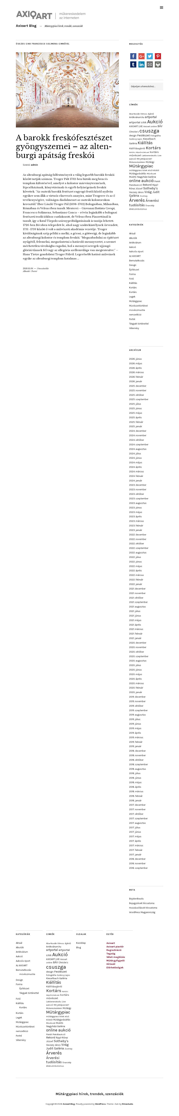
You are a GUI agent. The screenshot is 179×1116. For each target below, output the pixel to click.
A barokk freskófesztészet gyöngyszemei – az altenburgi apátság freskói (64, 146)
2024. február (136, 476)
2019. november (137, 701)
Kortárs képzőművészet (139, 152)
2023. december (137, 485)
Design (132, 265)
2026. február (136, 377)
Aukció (155, 121)
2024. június (135, 458)
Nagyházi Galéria (146, 176)
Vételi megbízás (115, 957)
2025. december (137, 386)
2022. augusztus (137, 552)
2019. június (135, 723)
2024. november (137, 435)
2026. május (135, 363)
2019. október (136, 706)
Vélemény (134, 328)
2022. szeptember (138, 548)
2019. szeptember (138, 710)
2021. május (135, 620)
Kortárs (153, 147)
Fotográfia (156, 135)
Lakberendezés (149, 155)
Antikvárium (135, 242)
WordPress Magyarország (142, 912)
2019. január (135, 746)
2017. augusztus (137, 823)
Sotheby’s (150, 188)
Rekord (147, 184)
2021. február (135, 633)
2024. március (136, 471)
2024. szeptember (138, 444)
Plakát (157, 181)
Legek (132, 296)
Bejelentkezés (136, 898)
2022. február (136, 579)
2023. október (136, 494)
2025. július (135, 404)
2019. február (135, 742)
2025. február (136, 422)
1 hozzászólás (43, 268)
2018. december (137, 751)
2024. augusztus (137, 449)
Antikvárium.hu (136, 117)
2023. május (135, 512)
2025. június (135, 408)
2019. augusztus (137, 714)
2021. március (136, 629)
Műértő (132, 177)
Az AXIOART (135, 256)
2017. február (135, 850)
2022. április (135, 570)
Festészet (143, 135)
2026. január (135, 381)
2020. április (135, 679)
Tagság (110, 953)
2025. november (137, 390)
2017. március (136, 845)
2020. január (135, 692)
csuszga (149, 131)
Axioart (110, 943)
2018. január (135, 800)
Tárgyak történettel (139, 323)
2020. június (135, 669)
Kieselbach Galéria (56, 978)
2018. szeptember (138, 764)
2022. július (135, 557)
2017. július (134, 827)
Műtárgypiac (141, 166)
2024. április (135, 467)
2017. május (135, 836)
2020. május (135, 674)
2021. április (135, 624)
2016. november (137, 863)
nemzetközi (135, 314)
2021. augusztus (137, 606)
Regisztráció (113, 950)
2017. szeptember (138, 818)
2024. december (137, 431)
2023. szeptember (138, 498)
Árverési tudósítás (54, 1060)
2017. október (136, 814)
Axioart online (150, 126)
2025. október (136, 395)
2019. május (135, 728)
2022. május (135, 566)
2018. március (136, 791)
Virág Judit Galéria (57, 1046)
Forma (132, 274)
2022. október (136, 543)
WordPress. (100, 1104)
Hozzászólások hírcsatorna (143, 907)
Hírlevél (110, 964)
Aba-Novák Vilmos (138, 114)
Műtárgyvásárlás (137, 173)
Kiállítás (145, 142)
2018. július (135, 773)
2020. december (137, 642)
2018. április (135, 787)
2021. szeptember (138, 602)
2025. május (135, 413)
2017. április (135, 841)
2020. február (136, 687)
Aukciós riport (136, 251)
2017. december (137, 805)
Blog (78, 947)
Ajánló (151, 114)
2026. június (135, 359)
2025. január (135, 426)
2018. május (135, 782)
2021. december (137, 588)
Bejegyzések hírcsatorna (141, 903)
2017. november (137, 809)
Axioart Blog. (69, 1104)
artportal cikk (137, 122)
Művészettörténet (138, 305)
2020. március (136, 683)
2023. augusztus (137, 503)
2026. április (135, 368)
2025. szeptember (138, 399)
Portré (34, 271)
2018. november (137, 755)
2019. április (135, 733)
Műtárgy (150, 162)
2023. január (135, 530)
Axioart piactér (115, 946)
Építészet (134, 269)
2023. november (137, 489)
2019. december (137, 696)
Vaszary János (136, 192)
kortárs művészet (57, 996)
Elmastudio (127, 1104)
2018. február (135, 796)
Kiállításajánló (137, 148)
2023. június (135, 507)
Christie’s (134, 131)
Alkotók (26, 271)
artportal (151, 117)
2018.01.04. (28, 268)
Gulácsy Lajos (135, 139)
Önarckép (149, 205)
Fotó (131, 278)
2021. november (137, 593)
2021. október (136, 597)
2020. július (135, 665)
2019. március (136, 737)
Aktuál (132, 233)
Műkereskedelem (137, 162)
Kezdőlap (81, 943)
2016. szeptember (138, 868)
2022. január (135, 584)
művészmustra (137, 310)
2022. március (136, 575)
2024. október (136, 440)
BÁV (159, 126)
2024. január (135, 480)
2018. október (136, 760)
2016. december (137, 859)
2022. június (135, 561)
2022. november (137, 539)
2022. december (137, 534)
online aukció (141, 180)
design (133, 135)
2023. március (136, 521)
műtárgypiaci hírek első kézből (144, 170)
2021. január (135, 638)
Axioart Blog (26, 26)
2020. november (137, 647)
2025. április (135, 417)
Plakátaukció (135, 185)
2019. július (134, 719)
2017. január (135, 854)
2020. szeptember (138, 656)
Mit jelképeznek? (144, 159)
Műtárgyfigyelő (115, 960)
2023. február (136, 525)
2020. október (136, 651)
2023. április (135, 516)
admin (34, 165)
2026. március (136, 372)
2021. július (134, 611)
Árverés (137, 200)
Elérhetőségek (114, 967)
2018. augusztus (137, 769)
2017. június (135, 832)
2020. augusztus (137, 660)
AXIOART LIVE (136, 126)
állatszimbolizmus (138, 209)
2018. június (135, 778)
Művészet (151, 173)
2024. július (135, 453)
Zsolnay (143, 196)
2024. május (135, 462)
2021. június (135, 615)
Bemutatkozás (136, 260)
